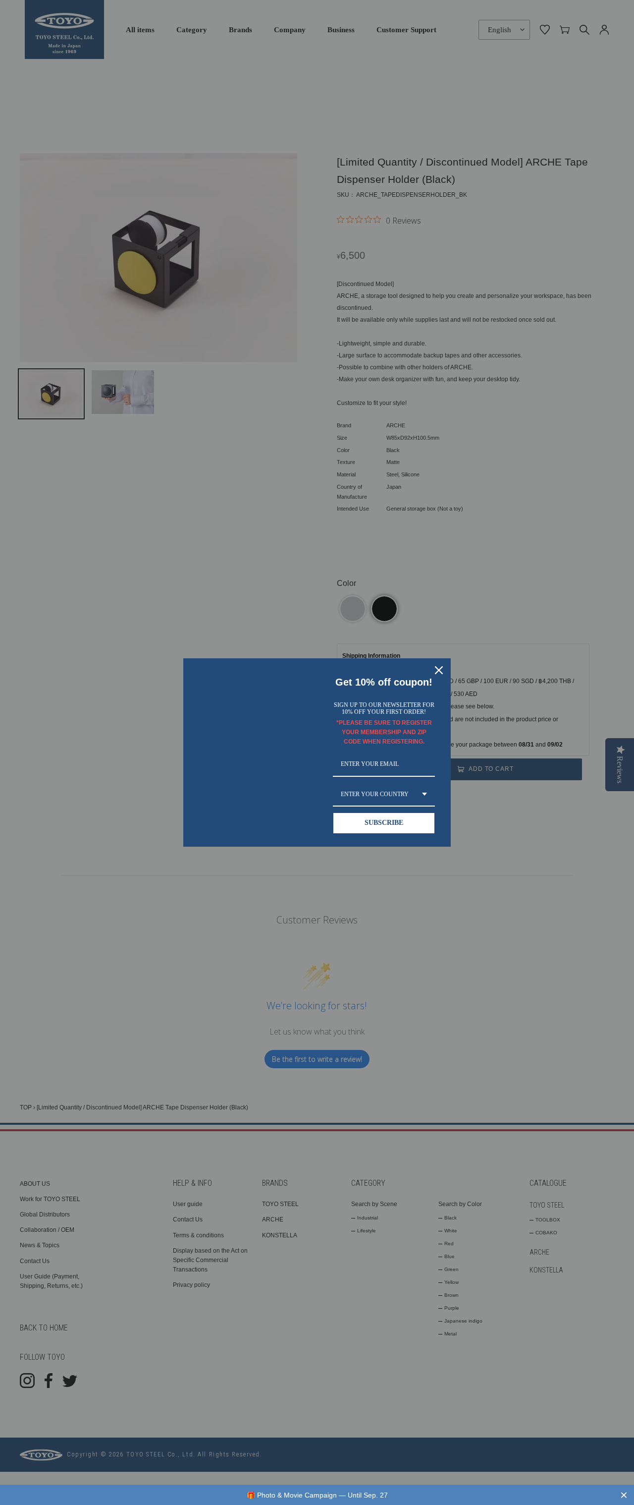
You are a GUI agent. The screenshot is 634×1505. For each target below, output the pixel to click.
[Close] (439, 670)
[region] (317, 1495)
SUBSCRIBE (384, 822)
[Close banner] (624, 1495)
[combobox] (384, 795)
